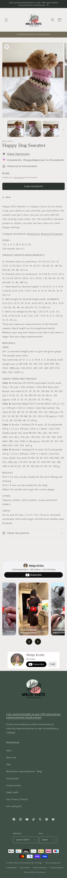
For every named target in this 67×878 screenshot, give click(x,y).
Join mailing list (14, 806)
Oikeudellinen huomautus (34, 872)
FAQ (8, 764)
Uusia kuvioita (13, 785)
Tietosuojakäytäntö (53, 863)
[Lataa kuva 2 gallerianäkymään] (33, 129)
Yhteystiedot (24, 868)
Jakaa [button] (8, 197)
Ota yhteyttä (12, 778)
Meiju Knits (36, 565)
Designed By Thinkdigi (32, 863)
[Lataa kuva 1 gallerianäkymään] (16, 129)
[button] (6, 20)
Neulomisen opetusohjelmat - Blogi (24, 771)
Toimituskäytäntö (56, 868)
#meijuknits (33, 234)
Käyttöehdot (12, 868)
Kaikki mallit (12, 792)
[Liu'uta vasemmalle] (3, 129)
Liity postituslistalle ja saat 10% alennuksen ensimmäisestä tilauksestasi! (33, 716)
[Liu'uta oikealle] (63, 129)
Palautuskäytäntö (40, 868)
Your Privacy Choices (17, 799)
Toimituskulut (19, 177)
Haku (9, 750)
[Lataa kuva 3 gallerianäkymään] (51, 129)
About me (11, 757)
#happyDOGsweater (52, 234)
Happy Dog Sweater (18, 154)
